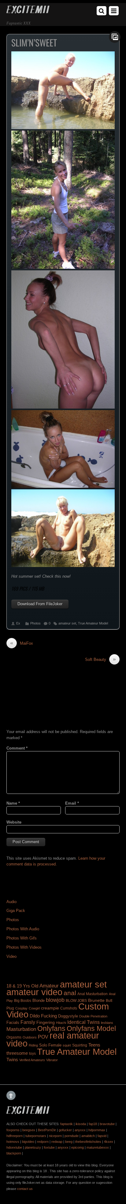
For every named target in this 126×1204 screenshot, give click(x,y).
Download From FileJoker (39, 604)
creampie (50, 1008)
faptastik (66, 1124)
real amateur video (52, 1039)
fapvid (102, 1136)
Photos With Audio (22, 929)
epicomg (77, 1147)
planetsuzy (33, 1147)
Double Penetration (93, 1016)
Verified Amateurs (32, 1060)
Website (13, 822)
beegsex (28, 1130)
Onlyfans (51, 1028)
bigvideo (28, 1141)
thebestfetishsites (88, 1141)
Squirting (79, 1045)
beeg (68, 1141)
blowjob (55, 1000)
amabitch (88, 1136)
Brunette (96, 1000)
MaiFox (21, 643)
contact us (25, 1189)
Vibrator (52, 1060)
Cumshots (68, 1008)
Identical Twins (83, 1022)
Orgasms (13, 1037)
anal (70, 992)
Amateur (49, 986)
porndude (72, 1136)
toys (32, 1053)
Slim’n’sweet (34, 42)
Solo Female (50, 1045)
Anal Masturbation (92, 994)
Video (11, 956)
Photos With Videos (24, 947)
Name (13, 803)
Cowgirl (34, 1008)
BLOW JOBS (76, 1000)
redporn (43, 1141)
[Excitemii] (28, 11)
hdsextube (14, 1147)
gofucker (65, 1130)
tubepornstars (35, 1136)
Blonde (38, 1000)
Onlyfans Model (91, 1028)
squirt (67, 1045)
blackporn (13, 1153)
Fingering (45, 1022)
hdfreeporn (14, 1136)
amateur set (67, 623)
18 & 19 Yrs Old (22, 986)
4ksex (108, 1141)
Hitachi (61, 1022)
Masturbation (21, 1029)
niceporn (55, 1136)
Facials (12, 1022)
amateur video (34, 992)
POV (43, 1036)
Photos (35, 623)
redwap (56, 1141)
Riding (33, 1045)
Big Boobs (22, 1000)
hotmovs (12, 1141)
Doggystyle (68, 1016)
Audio (11, 901)
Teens (94, 1045)
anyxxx (80, 1130)
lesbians (107, 1022)
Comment (17, 748)
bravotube (107, 1124)
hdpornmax (96, 1130)
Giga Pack (15, 910)
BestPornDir (47, 1130)
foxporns (13, 1130)
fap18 (93, 1124)
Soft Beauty (100, 659)
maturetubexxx (98, 1147)
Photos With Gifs (21, 938)
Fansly (27, 1022)
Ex (18, 623)
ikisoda (81, 1124)
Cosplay (21, 1008)
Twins (12, 1059)
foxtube (49, 1147)
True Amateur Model (93, 623)
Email (72, 803)
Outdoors (30, 1037)
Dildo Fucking (43, 1015)
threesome (17, 1053)
